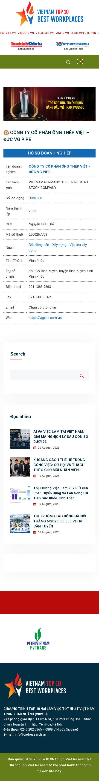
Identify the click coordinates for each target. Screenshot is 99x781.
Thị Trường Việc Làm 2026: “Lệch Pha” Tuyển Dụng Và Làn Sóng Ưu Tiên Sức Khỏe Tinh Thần (60, 493)
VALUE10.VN (25, 33)
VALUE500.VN (45, 33)
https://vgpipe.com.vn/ (45, 318)
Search (17, 354)
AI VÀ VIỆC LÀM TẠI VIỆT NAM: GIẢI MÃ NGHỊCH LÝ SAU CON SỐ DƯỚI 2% (60, 437)
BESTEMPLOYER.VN (83, 33)
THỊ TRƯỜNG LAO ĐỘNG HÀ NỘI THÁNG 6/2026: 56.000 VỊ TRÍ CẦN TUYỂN (59, 521)
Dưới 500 (35, 198)
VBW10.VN (62, 33)
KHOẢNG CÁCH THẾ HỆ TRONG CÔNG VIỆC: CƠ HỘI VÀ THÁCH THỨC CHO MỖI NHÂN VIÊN (59, 465)
